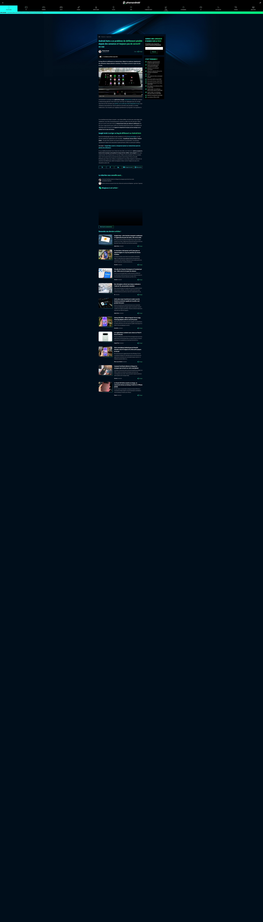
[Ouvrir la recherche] (260, 2)
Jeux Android (9, 12)
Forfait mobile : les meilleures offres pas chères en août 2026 (154, 93)
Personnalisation (25, 12)
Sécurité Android (39, 12)
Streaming (183, 10)
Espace (78, 10)
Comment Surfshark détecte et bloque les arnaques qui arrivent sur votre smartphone (126, 367)
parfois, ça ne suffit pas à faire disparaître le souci (127, 104)
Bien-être (253, 10)
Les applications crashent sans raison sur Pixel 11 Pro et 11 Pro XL (127, 334)
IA (200, 10)
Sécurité (116, 264)
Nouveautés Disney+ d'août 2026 (154, 81)
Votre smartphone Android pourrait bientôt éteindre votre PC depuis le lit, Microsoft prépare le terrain (127, 349)
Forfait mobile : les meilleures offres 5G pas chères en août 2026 (154, 89)
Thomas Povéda (105, 51)
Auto (61, 10)
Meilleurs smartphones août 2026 (154, 95)
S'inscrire (154, 52)
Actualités (218, 10)
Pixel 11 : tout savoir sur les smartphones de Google (153, 65)
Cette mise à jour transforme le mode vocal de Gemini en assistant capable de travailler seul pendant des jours (127, 301)
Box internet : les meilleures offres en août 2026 (154, 86)
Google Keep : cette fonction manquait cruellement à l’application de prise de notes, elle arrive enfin (128, 237)
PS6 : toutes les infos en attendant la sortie (154, 76)
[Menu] (2, 2)
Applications (109, 36)
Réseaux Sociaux (32, 12)
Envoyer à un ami (129, 167)
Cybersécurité (148, 10)
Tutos (113, 10)
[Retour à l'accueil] (131, 2)
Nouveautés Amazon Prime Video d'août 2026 (154, 83)
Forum (236, 10)
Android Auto (128, 100)
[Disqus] (120, 208)
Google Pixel (116, 343)
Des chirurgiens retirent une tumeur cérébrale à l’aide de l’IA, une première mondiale (127, 285)
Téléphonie (9, 10)
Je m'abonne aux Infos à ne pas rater (110, 56)
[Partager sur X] (102, 167)
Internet (115, 279)
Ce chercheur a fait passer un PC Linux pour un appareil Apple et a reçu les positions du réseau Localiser (127, 252)
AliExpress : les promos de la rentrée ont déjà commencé (153, 62)
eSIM (165, 10)
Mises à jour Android (17, 12)
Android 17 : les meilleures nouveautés (153, 68)
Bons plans (96, 10)
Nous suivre (139, 167)
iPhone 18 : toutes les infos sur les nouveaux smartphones (154, 71)
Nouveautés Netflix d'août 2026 (154, 79)
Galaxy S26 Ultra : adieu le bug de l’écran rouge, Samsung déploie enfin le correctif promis (127, 319)
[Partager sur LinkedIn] (118, 167)
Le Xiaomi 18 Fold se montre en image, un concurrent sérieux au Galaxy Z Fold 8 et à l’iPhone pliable (128, 385)
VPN (131, 10)
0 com (135, 51)
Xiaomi (115, 395)
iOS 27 (148, 74)
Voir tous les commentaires (106, 227)
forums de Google (131, 137)
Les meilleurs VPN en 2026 (153, 97)
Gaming (44, 10)
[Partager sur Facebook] (110, 167)
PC (26, 10)
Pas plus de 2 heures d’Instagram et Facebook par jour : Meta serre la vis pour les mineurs (128, 270)
